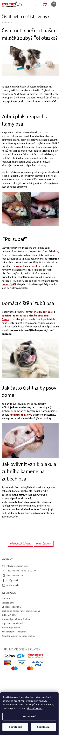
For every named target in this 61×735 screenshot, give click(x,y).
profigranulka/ (13, 585)
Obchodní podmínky (11, 607)
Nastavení (29, 716)
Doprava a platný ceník (13, 623)
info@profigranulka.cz (17, 566)
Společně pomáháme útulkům (16, 619)
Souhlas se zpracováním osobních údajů (21, 611)
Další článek (43, 543)
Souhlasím (43, 727)
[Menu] (53, 4)
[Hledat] (36, 4)
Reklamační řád (9, 615)
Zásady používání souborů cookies (18, 636)
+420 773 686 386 (15, 575)
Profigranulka (13, 580)
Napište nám (8, 602)
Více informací (34, 708)
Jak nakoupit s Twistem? (14, 631)
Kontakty (6, 598)
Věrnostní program (11, 627)
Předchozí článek (20, 543)
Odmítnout (15, 727)
